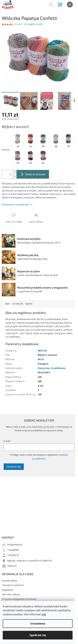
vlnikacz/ (12, 566)
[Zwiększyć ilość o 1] (15, 172)
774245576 (13, 555)
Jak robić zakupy (11, 594)
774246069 (13, 550)
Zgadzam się (37, 635)
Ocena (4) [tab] (18, 304)
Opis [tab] (7, 304)
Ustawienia (37, 624)
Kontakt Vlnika (9, 581)
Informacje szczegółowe (15, 204)
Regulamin (7, 590)
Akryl (41, 359)
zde (44, 614)
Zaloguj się (14, 466)
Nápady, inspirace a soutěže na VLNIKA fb (29, 561)
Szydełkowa (58, 368)
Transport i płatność (13, 585)
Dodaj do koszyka (35, 174)
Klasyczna (44, 368)
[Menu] (69, 4)
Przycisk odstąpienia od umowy (19, 599)
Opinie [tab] (28, 304)
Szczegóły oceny (33, 24)
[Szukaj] (50, 4)
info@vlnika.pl (14, 544)
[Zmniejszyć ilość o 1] (15, 176)
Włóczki (42, 351)
